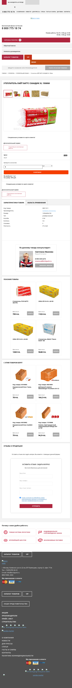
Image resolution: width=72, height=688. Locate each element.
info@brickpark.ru (13, 573)
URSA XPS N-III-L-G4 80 (20, 339)
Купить (30, 313)
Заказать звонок (45, 265)
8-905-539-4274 (40, 259)
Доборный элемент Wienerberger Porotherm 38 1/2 (48, 387)
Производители (9, 616)
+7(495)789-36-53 (11, 570)
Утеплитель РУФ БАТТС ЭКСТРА (20, 302)
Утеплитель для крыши (22, 73)
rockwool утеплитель (49, 211)
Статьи (43, 11)
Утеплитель (11, 73)
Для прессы (36, 11)
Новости (28, 11)
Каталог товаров (11, 554)
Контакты (67, 11)
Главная (4, 73)
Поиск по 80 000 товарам (58, 68)
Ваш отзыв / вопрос (25, 488)
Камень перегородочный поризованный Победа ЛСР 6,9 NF (47, 426)
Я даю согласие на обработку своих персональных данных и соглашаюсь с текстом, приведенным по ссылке (34, 499)
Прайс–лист (7, 619)
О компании (21, 11)
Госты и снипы (51, 11)
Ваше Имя (23, 473)
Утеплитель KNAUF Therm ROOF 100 (47, 340)
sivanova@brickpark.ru (43, 261)
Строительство (9, 622)
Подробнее (23, 296)
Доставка (60, 11)
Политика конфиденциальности (17, 656)
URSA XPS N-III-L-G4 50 (45, 301)
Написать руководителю (12, 51)
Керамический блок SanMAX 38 (22, 425)
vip (28, 57)
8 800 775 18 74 (8, 12)
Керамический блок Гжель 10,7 (22, 387)
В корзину (37, 172)
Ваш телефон (23, 480)
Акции (5, 613)
